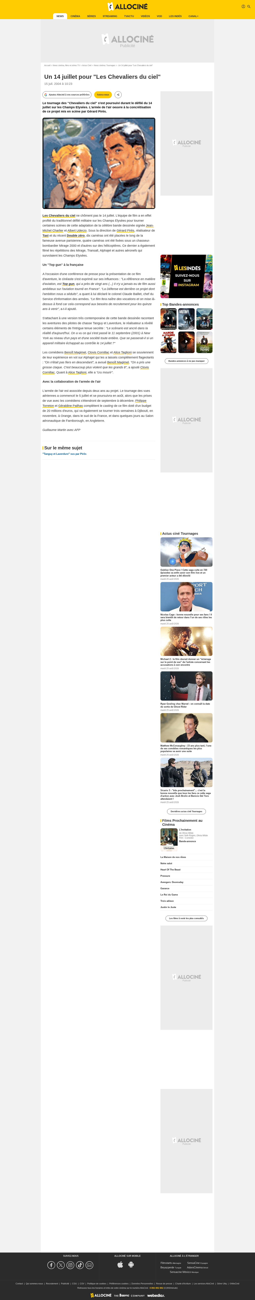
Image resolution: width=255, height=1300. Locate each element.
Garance (164, 888)
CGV (82, 1283)
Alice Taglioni (122, 352)
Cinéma (75, 16)
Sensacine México (180, 1271)
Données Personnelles (142, 1283)
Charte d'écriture (183, 1283)
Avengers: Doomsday (171, 882)
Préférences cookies (119, 1283)
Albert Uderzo (77, 230)
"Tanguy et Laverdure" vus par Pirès (64, 453)
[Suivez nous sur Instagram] (70, 1265)
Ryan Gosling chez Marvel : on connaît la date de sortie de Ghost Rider (185, 705)
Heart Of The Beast (170, 869)
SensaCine (193, 1262)
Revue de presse (164, 1283)
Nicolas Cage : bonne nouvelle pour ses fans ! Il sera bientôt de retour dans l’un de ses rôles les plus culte (186, 617)
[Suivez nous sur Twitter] (61, 1265)
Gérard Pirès (125, 230)
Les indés (175, 16)
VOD (159, 16)
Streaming (110, 16)
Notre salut (166, 863)
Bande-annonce (187, 841)
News (60, 16)
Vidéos (145, 16)
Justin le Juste (168, 907)
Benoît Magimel (75, 352)
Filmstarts (166, 1262)
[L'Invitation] (169, 839)
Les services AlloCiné (204, 1283)
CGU (74, 1283)
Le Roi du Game (169, 894)
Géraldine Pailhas (70, 405)
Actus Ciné (86, 65)
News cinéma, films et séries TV (66, 65)
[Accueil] (127, 6)
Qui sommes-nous (34, 1283)
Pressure (165, 876)
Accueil (47, 65)
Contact (19, 1283)
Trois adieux (167, 901)
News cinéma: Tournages (104, 65)
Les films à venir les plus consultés (186, 918)
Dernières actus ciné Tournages (186, 811)
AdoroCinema (195, 1267)
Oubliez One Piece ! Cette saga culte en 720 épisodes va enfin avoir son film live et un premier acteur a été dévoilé (183, 573)
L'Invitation (185, 829)
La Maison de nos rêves (173, 857)
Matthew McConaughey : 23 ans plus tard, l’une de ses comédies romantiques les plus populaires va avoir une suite (185, 748)
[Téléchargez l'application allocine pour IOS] (122, 1264)
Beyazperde (167, 1267)
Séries (91, 16)
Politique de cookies (96, 1283)
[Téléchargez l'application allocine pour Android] (133, 1264)
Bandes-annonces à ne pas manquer (186, 361)
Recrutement (52, 1283)
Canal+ (193, 16)
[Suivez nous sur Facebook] (51, 1265)
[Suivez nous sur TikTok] (80, 1265)
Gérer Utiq (222, 1283)
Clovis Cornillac (98, 352)
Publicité (65, 1283)
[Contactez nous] (90, 1265)
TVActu (129, 16)
